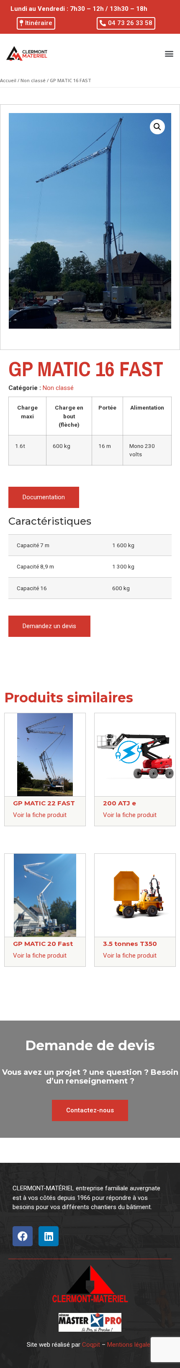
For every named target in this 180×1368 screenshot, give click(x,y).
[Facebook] (23, 1236)
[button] (36, 23)
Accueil (8, 80)
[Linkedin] (49, 1236)
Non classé (33, 80)
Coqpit (91, 1344)
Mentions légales (130, 1344)
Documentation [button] (44, 497)
